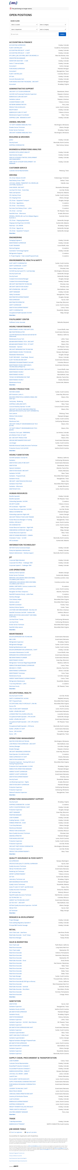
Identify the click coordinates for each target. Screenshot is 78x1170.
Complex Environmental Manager (18, 279)
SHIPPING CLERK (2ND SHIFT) (17, 404)
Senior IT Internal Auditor (16, 63)
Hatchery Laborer (14, 602)
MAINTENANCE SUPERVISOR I (18, 670)
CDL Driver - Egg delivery (16, 203)
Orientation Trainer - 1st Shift (17, 538)
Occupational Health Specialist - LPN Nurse (21, 726)
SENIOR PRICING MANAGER (17, 58)
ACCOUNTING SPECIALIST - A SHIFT (19, 50)
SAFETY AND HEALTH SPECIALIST (19, 1035)
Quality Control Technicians (17, 884)
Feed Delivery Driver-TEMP (17, 180)
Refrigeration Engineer (15, 253)
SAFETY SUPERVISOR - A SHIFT (18, 266)
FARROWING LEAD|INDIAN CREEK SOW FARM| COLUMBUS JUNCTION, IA (22, 583)
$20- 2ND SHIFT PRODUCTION (18, 438)
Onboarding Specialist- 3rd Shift (18, 501)
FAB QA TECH (13, 908)
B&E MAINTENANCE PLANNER (18, 657)
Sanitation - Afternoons (16, 486)
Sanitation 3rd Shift (14, 473)
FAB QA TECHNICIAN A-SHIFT (17, 869)
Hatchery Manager (14, 597)
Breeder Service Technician (17, 127)
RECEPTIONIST (13, 110)
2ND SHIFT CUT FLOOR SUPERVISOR (19, 91)
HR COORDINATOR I (15, 525)
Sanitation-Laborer (14, 99)
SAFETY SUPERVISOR (15, 305)
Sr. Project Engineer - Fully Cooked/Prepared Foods (23, 256)
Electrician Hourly (14, 686)
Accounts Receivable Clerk (16, 79)
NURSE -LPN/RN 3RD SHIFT (17, 711)
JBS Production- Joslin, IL (16, 394)
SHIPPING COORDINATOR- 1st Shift (19, 804)
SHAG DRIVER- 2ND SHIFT (16, 187)
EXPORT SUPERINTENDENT (17, 874)
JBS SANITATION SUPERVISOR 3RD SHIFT (21, 1027)
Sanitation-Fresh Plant (15, 484)
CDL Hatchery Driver (15, 195)
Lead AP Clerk (13, 1076)
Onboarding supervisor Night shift (19, 514)
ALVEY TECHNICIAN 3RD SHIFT (18, 360)
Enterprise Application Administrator (19, 550)
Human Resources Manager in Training (20, 520)
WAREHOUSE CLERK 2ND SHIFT (18, 97)
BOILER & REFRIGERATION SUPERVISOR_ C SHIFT (23, 650)
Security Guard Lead (15, 273)
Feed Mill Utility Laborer (16, 627)
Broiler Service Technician (16, 130)
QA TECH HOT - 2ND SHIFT (17, 903)
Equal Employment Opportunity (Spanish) (18, 1160)
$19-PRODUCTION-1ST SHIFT (17, 435)
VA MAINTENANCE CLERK (16, 102)
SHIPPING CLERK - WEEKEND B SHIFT (20, 117)
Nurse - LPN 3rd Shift (15, 731)
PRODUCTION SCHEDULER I (17, 107)
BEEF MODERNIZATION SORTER (18, 882)
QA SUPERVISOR (14, 861)
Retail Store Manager (15, 938)
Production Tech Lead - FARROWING (19, 432)
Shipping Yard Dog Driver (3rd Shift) (19, 223)
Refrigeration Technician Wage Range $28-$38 (22, 663)
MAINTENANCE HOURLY (16, 372)
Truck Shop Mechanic (15, 825)
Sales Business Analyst (15, 155)
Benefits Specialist (14, 496)
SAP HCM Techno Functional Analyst (19, 548)
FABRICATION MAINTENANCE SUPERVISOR (21, 665)
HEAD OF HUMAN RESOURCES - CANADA (21, 535)
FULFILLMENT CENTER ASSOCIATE (19, 1079)
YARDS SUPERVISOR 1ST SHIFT (18, 757)
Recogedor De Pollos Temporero (18, 591)
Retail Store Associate (15, 947)
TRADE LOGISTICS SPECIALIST (18, 1109)
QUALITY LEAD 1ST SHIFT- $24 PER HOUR (21, 887)
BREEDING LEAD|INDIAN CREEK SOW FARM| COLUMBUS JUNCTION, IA (22, 578)
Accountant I (12, 66)
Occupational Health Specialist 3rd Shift (20, 313)
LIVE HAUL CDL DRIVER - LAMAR (18, 1074)
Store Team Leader (14, 950)
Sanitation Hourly (14, 478)
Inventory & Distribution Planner (18, 1096)
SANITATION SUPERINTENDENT (18, 307)
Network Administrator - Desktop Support (21, 553)
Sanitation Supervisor (15, 1006)
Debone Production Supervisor (18, 792)
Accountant (12, 84)
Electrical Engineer (14, 248)
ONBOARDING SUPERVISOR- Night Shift (20, 530)
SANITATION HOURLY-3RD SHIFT (19, 471)
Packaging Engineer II (15, 240)
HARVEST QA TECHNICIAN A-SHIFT (19, 900)
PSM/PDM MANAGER (15, 815)
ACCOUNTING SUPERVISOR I (17, 45)
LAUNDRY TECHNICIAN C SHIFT (18, 1088)
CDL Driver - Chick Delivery (17, 205)
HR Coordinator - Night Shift (17, 506)
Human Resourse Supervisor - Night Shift (21, 527)
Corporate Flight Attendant (17, 560)
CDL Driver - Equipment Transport (19, 200)
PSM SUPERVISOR (14, 300)
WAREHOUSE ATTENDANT (17, 1124)
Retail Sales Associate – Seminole (18, 986)
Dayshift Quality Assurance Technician (20, 895)
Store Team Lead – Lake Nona (18, 932)
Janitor (11, 140)
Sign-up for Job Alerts (31, 1132)
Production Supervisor (15, 787)
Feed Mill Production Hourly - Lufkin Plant (21, 594)
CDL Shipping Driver (15, 198)
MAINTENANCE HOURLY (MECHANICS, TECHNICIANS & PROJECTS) (20, 366)
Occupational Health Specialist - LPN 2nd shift (22, 716)
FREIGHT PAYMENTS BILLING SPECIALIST (21, 1107)
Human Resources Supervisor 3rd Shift (20, 509)
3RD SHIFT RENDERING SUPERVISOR (19, 751)
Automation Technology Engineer (19, 251)
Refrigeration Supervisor (16, 642)
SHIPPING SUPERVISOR (16, 589)
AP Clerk (11, 76)
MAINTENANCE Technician (17, 673)
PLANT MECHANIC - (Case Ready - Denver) (21, 357)
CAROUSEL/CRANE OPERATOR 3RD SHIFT (21, 1094)
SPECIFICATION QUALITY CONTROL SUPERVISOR (23, 863)
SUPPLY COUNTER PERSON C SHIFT (19, 807)
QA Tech (11, 877)
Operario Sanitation (15, 468)
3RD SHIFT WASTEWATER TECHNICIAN (20, 284)
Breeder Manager (14, 749)
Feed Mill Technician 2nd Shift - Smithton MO (22, 612)
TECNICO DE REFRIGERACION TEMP (19, 377)
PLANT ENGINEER (14, 245)
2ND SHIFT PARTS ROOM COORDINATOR (21, 846)
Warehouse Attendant (15, 828)
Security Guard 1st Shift (16, 696)
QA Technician (13, 910)
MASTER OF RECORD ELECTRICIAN (19, 741)
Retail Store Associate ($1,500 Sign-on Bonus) (22, 981)
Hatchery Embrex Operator (17, 572)
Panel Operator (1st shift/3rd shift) (19, 754)
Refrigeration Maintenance (17, 681)
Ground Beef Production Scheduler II (19, 1068)
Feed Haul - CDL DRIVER (16, 225)
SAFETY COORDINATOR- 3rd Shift (18, 698)
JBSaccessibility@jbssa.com (34, 1145)
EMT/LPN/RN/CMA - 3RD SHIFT (18, 289)
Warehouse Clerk (14, 421)
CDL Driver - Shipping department (19, 220)
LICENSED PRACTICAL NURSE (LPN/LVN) (21, 714)
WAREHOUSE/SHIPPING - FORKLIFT (19, 1071)
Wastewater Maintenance (16, 354)
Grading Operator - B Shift (16, 820)
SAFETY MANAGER (14, 292)
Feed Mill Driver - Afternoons (17, 213)
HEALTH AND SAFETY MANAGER (18, 709)
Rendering (12, 419)
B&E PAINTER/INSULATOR (17, 332)
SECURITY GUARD (14, 504)
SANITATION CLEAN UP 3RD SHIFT (19, 463)
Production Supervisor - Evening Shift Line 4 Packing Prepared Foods (22, 763)
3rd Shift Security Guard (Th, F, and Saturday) (22, 271)
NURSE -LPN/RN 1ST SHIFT (17, 729)
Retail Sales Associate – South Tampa (20, 935)
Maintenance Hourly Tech (16, 339)
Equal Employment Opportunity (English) (17, 1158)
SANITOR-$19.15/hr (14, 489)
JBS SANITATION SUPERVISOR (18, 1012)
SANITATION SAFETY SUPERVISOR (19, 784)
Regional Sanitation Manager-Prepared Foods (22, 1040)
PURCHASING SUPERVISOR (17, 68)
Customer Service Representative (18, 170)
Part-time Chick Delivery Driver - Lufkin (20, 208)
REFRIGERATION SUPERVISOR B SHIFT (20, 655)
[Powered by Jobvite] (13, 1166)
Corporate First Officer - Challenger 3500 (21, 563)
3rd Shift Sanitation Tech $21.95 (18, 457)
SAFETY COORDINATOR (16, 310)
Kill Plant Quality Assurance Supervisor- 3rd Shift (23, 905)
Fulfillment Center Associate (17, 322)
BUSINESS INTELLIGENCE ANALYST (19, 152)
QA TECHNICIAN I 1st (15, 897)
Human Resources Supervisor (17, 532)
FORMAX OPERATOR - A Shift (17, 823)
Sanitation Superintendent (16, 1032)
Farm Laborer (13, 413)
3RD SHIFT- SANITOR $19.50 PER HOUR (20, 481)
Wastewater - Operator (16, 347)
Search (62, 34)
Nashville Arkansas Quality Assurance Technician (23, 445)
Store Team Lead (14, 945)
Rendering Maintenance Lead (17, 647)
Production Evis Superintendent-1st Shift (21, 766)
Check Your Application (16, 1132)
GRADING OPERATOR (15, 836)
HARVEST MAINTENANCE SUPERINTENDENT (22, 678)
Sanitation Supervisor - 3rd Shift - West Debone (22, 1022)
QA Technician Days (15, 892)
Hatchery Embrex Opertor (16, 607)
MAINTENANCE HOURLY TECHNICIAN (20, 352)
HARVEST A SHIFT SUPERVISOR (18, 774)
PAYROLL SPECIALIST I (15, 522)
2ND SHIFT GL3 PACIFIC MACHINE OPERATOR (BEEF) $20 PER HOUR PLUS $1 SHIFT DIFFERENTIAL (24, 410)
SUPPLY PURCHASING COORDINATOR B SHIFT (22, 1081)
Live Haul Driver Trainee (16, 619)
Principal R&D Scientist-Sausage (18, 925)
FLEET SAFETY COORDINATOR (18, 263)
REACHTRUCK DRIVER (15, 1091)
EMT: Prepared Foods (15, 701)
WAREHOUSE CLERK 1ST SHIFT (18, 112)
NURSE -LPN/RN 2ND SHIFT (17, 719)
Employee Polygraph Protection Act (16, 1153)
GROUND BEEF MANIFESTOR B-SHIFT (20, 440)
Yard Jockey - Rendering (16, 401)
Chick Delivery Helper (15, 599)
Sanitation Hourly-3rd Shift (17, 1009)
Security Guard (13, 142)
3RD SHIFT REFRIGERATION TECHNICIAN (21, 349)
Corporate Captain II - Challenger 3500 (20, 565)
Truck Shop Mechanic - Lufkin (17, 684)
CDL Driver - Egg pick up (16, 228)
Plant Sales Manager (15, 976)
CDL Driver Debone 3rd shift (17, 178)
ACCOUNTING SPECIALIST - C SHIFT (19, 53)
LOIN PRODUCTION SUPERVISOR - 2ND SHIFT (22, 744)
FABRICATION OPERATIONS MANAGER (20, 769)
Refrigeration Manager (16, 644)
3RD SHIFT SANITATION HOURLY (18, 286)
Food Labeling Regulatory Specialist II (20, 923)
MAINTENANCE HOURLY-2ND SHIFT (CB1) (21, 329)
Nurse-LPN (12, 706)
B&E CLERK (12, 639)
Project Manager (14, 920)
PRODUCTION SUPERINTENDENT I (19, 851)
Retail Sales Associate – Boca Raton (19, 989)
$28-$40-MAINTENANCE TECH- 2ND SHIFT (21, 341)
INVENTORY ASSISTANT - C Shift (18, 61)
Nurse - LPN (12, 734)
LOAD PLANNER (14, 817)
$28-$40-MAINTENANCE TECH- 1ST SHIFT (21, 344)
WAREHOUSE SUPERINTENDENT (18, 1101)
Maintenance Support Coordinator (19, 115)
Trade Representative (15, 1121)
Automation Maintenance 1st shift (19, 652)
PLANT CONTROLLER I (15, 48)
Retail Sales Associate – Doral (17, 960)
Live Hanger (12, 443)
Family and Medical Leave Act (15, 1155)
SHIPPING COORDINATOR (16, 145)
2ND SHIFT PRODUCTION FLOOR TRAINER (21, 517)
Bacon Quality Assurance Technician (19, 833)
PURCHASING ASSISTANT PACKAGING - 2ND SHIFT (24, 81)
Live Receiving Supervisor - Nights (19, 782)
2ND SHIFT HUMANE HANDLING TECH (20, 132)
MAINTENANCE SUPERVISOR (17, 243)
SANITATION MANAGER (16, 1017)
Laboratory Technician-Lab (17, 879)
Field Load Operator (15, 192)
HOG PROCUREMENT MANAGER (18, 1112)
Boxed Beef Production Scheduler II (19, 1066)
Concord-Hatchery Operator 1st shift (19, 406)
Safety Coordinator (14, 294)
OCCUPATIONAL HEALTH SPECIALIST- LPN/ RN (22, 703)
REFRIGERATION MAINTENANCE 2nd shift (21, 362)
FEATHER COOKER (14, 392)
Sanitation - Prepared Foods (17, 476)
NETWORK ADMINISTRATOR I (18, 104)
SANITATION (13, 465)
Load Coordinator (14, 1099)
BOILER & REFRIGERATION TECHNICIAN (20, 637)
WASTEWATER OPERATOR (16, 302)
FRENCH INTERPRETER (15, 512)
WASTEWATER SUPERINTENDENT (19, 297)
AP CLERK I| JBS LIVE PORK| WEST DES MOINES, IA (23, 55)
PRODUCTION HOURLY (16, 416)
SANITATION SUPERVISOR (16, 759)
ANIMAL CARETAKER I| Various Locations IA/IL (22, 586)
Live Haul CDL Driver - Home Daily (19, 190)
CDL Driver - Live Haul (15, 211)
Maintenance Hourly (15, 382)
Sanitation (12, 460)
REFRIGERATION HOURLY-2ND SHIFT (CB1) (21, 369)
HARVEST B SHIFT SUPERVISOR (18, 771)
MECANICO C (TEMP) (15, 668)
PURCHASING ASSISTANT (16, 838)
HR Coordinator (13, 540)
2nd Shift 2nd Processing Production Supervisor (23, 94)
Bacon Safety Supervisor (16, 268)
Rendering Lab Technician (16, 871)
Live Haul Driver (13, 622)
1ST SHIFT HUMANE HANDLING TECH (20, 125)
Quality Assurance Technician (17, 866)
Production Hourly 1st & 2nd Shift (18, 448)
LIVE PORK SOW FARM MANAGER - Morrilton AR (23, 610)
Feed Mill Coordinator (15, 605)
